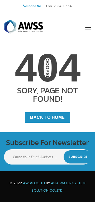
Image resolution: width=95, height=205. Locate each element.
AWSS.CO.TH (34, 183)
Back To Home (47, 117)
